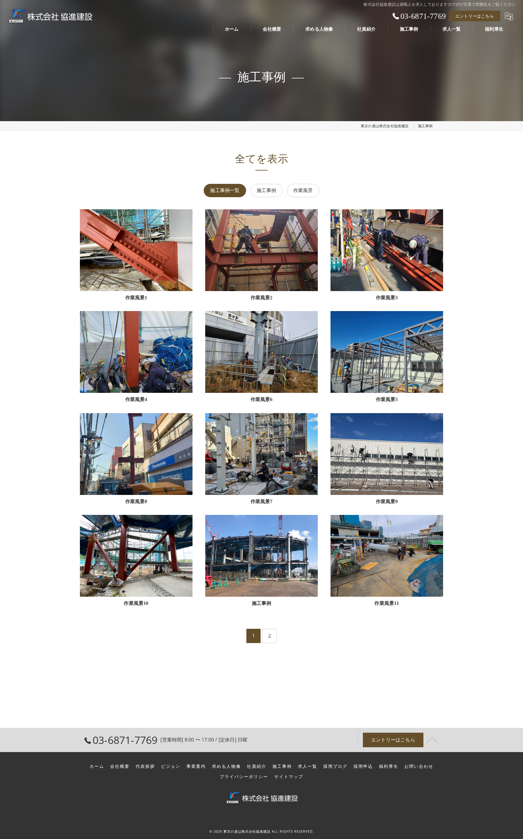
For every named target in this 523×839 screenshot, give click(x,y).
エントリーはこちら (474, 16)
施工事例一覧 (224, 190)
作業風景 (303, 190)
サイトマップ (288, 776)
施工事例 (266, 190)
